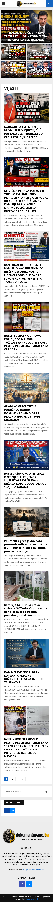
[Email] (29, 884)
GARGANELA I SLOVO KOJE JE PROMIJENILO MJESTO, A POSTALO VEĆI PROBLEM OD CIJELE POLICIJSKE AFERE (23, 132)
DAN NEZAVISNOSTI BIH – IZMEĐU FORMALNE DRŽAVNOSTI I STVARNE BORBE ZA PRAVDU (25, 677)
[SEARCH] (46, 791)
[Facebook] (22, 884)
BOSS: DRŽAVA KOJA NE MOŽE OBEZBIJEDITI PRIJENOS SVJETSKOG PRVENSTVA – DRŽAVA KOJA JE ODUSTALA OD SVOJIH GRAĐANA (25, 480)
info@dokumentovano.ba (33, 870)
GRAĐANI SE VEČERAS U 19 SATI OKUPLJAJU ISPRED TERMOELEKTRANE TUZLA (14, 70)
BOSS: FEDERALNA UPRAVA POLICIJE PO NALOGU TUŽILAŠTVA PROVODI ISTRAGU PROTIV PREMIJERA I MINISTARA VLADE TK (26, 342)
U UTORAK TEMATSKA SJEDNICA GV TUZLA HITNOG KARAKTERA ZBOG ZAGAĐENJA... (39, 54)
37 (23, 779)
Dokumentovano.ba (31, 899)
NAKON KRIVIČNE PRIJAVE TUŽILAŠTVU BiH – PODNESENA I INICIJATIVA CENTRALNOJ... (26, 36)
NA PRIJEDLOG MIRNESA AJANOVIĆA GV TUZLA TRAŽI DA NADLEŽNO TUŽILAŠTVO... (14, 53)
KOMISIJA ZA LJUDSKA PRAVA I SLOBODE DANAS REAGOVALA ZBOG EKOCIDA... (39, 71)
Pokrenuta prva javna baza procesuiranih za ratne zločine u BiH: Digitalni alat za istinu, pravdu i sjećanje (25, 546)
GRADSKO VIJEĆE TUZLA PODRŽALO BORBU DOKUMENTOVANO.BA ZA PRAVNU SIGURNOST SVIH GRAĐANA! (22, 413)
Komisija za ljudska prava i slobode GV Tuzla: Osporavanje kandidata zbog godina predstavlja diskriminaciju (25, 610)
